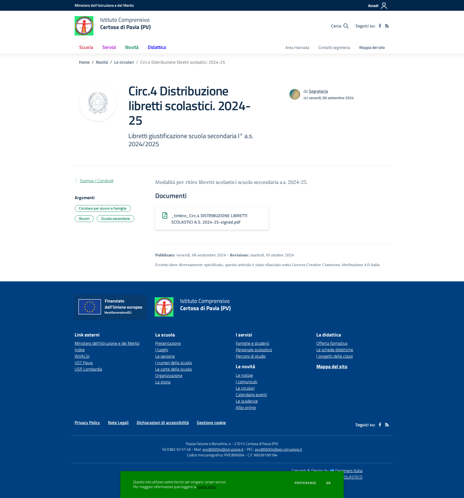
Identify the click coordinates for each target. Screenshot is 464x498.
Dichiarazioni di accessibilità (163, 422)
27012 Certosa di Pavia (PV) (256, 443)
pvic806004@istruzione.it (223, 449)
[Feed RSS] (387, 25)
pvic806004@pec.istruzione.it (278, 449)
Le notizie (244, 375)
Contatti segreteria (334, 47)
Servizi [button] (109, 47)
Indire (80, 349)
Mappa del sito (372, 47)
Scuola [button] (86, 47)
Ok (328, 483)
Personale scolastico (254, 349)
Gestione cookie (211, 422)
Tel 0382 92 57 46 (176, 449)
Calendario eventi (251, 394)
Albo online (246, 407)
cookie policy (206, 487)
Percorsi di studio (251, 356)
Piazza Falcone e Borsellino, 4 (209, 443)
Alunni (84, 218)
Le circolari (124, 62)
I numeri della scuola (173, 362)
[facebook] (380, 25)
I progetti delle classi (334, 356)
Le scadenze (247, 401)
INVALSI (82, 356)
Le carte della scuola (173, 369)
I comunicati (246, 381)
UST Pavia (84, 362)
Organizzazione (168, 375)
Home (84, 62)
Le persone (165, 356)
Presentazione (168, 343)
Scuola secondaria (115, 218)
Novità (102, 62)
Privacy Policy (87, 422)
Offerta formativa (331, 343)
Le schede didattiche (334, 349)
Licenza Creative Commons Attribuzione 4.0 (331, 264)
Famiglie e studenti (252, 343)
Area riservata (297, 47)
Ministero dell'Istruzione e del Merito (107, 343)
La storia (163, 382)
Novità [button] (132, 47)
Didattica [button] (157, 47)
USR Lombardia (88, 369)
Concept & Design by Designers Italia (327, 470)
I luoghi (161, 349)
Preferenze (305, 483)
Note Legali (118, 422)
